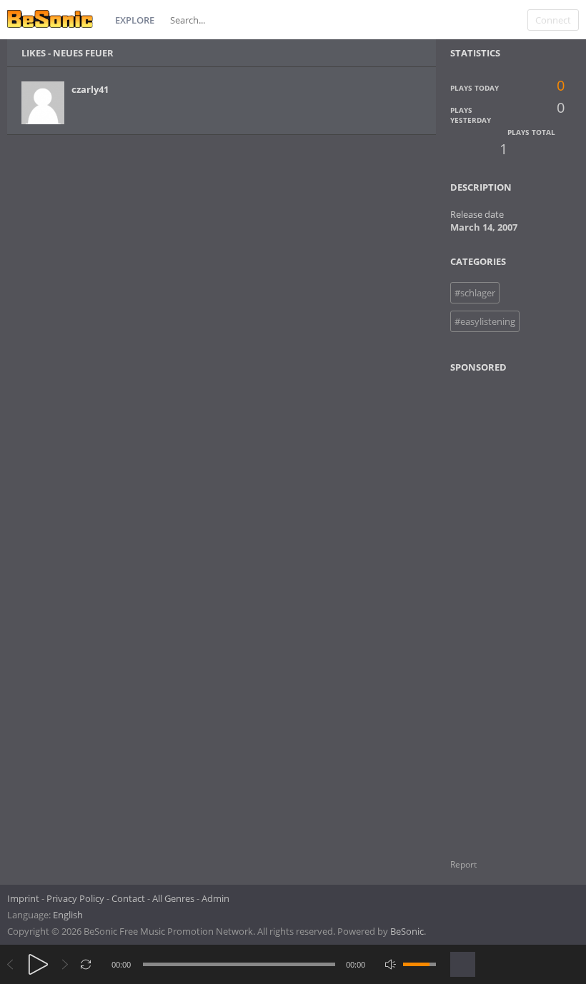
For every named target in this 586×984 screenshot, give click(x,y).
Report (463, 864)
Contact (128, 898)
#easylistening (485, 321)
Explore (134, 20)
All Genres (173, 898)
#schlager (475, 292)
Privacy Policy (75, 898)
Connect (553, 20)
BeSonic (407, 931)
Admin (215, 898)
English (68, 914)
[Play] (38, 964)
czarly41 (90, 89)
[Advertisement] (517, 607)
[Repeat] (86, 964)
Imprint (23, 898)
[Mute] (390, 964)
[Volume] (419, 964)
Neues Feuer (83, 52)
